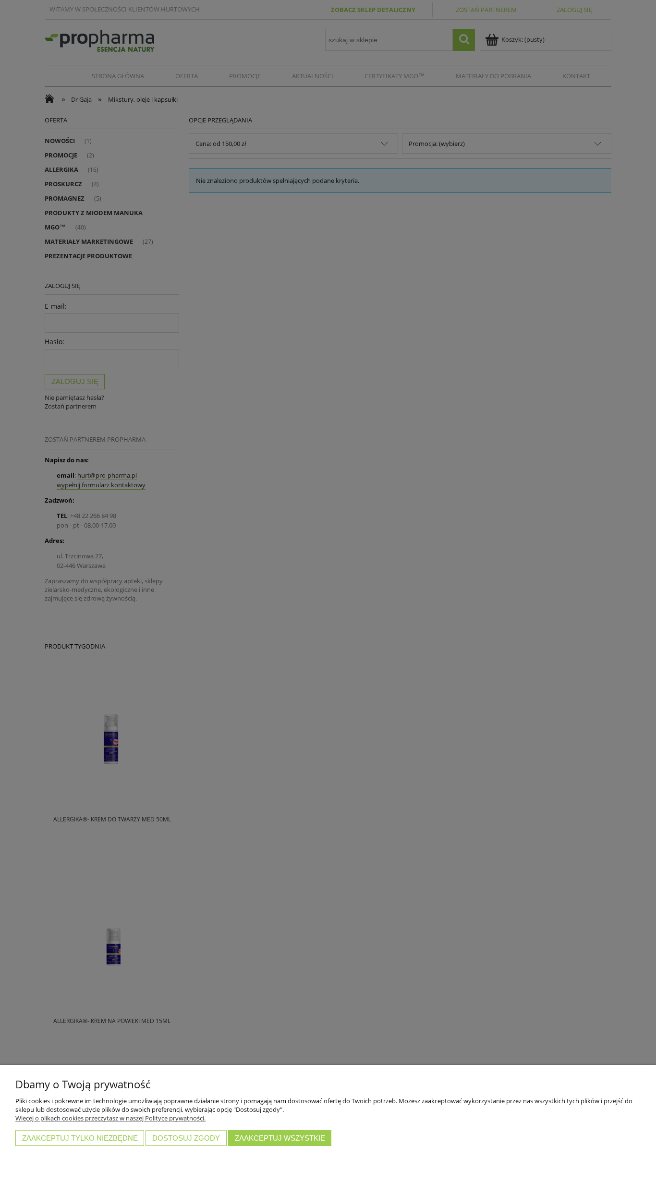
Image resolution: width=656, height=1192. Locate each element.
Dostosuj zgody (186, 1138)
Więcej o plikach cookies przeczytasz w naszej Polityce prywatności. (110, 1118)
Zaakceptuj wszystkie (280, 1138)
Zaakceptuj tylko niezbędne (80, 1138)
